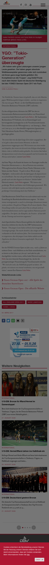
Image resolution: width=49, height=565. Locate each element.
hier (28, 555)
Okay (38, 560)
